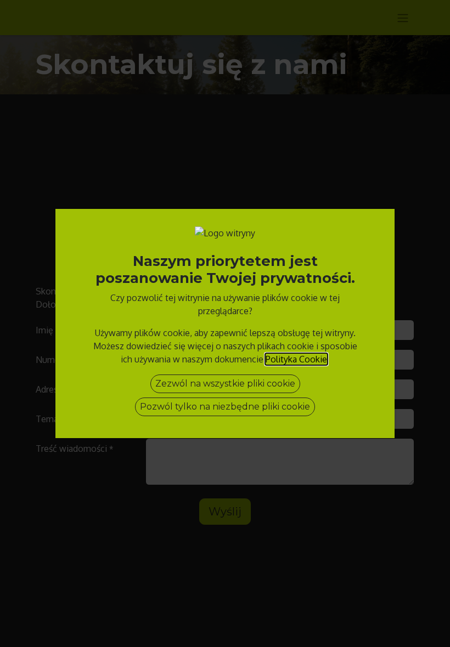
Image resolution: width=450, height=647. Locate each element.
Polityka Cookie (296, 359)
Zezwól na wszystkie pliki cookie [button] (225, 383)
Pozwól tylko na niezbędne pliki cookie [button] (225, 406)
